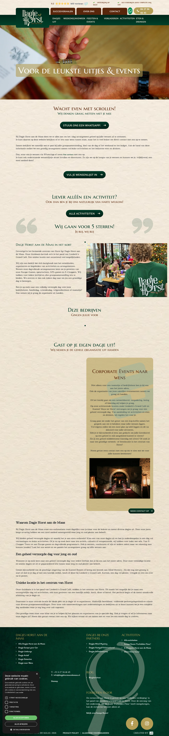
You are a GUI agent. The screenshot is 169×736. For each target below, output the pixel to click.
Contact (115, 11)
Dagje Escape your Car (28, 647)
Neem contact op (139, 510)
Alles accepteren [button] (21, 718)
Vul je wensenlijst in (82, 174)
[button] (21, 729)
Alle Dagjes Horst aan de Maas (31, 643)
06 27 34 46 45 (144, 10)
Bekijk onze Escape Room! (97, 713)
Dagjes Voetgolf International (102, 647)
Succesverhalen (63, 11)
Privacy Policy (71, 733)
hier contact (68, 154)
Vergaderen (111, 18)
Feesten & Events (92, 20)
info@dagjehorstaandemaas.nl (67, 675)
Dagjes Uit (56, 20)
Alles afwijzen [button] (21, 724)
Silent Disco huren (132, 651)
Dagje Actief (23, 655)
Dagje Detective (25, 659)
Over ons (88, 11)
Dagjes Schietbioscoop (98, 651)
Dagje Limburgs (25, 651)
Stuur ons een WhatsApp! (81, 125)
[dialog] (21, 702)
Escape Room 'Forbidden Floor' (137, 644)
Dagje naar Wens (25, 663)
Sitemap (54, 681)
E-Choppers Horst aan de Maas (137, 647)
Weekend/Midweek (74, 18)
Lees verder (19, 692)
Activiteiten (127, 18)
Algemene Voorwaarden (95, 733)
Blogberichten (95, 677)
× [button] (37, 674)
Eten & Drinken (141, 20)
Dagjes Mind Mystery (98, 643)
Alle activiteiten (82, 213)
